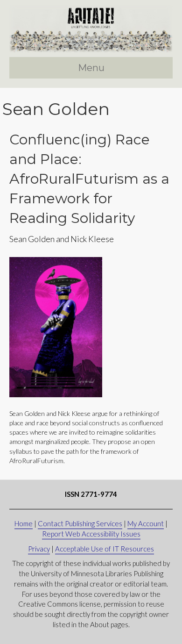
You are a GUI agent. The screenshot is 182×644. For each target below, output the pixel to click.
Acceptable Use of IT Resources (104, 548)
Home (23, 523)
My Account (145, 523)
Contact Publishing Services (80, 523)
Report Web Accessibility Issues (91, 534)
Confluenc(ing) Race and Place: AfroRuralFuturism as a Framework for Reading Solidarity (89, 179)
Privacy (39, 548)
